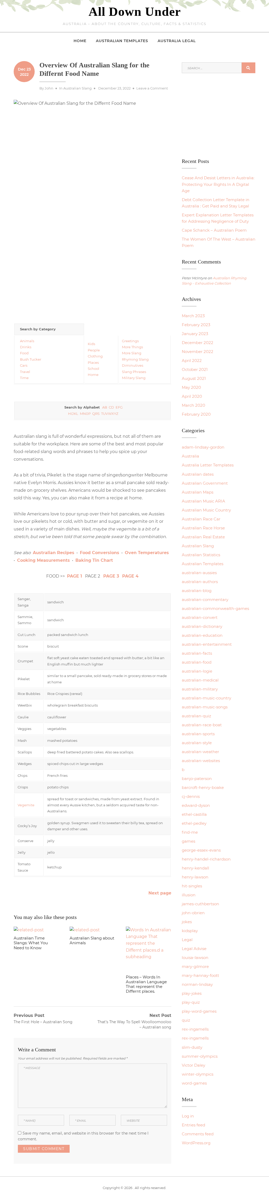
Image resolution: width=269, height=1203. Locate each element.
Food (24, 353)
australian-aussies (199, 572)
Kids (91, 344)
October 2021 (195, 369)
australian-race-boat (202, 724)
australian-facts (197, 653)
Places (93, 362)
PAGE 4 (130, 576)
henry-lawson (195, 876)
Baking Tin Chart (94, 560)
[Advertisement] (92, 278)
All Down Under (135, 11)
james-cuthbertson (200, 903)
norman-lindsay (197, 984)
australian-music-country (206, 697)
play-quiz (191, 1002)
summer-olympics (200, 1056)
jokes (187, 921)
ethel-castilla (194, 814)
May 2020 (191, 387)
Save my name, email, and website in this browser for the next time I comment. (83, 1136)
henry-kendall (195, 868)
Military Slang (134, 378)
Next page (159, 893)
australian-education (202, 635)
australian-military (200, 689)
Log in (188, 1116)
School (93, 368)
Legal (187, 939)
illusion (188, 894)
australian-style (197, 742)
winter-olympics (197, 1074)
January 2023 (195, 333)
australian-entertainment (207, 644)
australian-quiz (196, 715)
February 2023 (196, 324)
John (49, 88)
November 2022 (197, 351)
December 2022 (197, 342)
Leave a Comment (152, 88)
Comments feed (198, 1133)
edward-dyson (196, 805)
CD (111, 407)
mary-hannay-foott (200, 975)
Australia (190, 456)
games (188, 841)
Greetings (130, 341)
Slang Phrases (134, 372)
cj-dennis (191, 796)
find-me (190, 832)
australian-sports (198, 733)
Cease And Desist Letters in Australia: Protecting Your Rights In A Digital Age (218, 184)
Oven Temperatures (147, 552)
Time (24, 378)
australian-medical (200, 680)
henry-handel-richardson (206, 859)
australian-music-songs (204, 706)
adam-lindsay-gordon (203, 447)
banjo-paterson (197, 778)
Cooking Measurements (43, 560)
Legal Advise (194, 948)
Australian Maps (197, 492)
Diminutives (132, 365)
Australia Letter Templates (208, 465)
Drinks (25, 347)
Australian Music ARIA (203, 501)
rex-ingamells (195, 1029)
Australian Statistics (201, 554)
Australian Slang (77, 88)
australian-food (196, 662)
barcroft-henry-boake (203, 787)
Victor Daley (193, 1065)
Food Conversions (99, 552)
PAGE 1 (74, 576)
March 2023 (193, 315)
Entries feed (193, 1124)
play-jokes (191, 993)
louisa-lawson (195, 957)
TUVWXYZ (109, 413)
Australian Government (205, 483)
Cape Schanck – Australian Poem (214, 230)
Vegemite (26, 805)
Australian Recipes (53, 552)
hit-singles (192, 885)
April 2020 (192, 396)
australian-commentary (205, 599)
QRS (96, 413)
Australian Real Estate (203, 536)
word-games (194, 1083)
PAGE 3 (111, 576)
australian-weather (200, 751)
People (94, 350)
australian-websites (201, 760)
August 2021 (194, 378)
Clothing (95, 356)
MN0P (85, 413)
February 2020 (196, 414)
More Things (132, 347)
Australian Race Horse (203, 527)
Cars (23, 365)
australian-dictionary (202, 626)
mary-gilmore (195, 966)
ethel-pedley (194, 823)
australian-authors (200, 581)
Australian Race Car (201, 518)
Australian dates (198, 474)
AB (104, 407)
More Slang (131, 353)
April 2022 (192, 360)
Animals (27, 341)
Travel (25, 372)
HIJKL (73, 413)
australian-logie (197, 671)
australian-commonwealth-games (215, 608)
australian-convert (200, 617)
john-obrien (193, 912)
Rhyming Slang (135, 359)
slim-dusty (192, 1047)
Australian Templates (122, 40)
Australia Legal (177, 40)
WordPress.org (196, 1142)
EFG (119, 407)
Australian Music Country (206, 510)
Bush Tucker (30, 359)
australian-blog (196, 590)
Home (80, 40)
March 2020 (193, 405)
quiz (186, 1020)
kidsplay (190, 930)
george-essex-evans (201, 850)
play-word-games (199, 1011)
